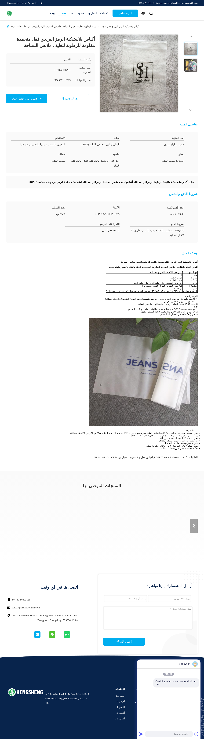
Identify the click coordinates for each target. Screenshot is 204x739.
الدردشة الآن (125, 13)
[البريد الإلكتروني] (41, 637)
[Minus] (141, 664)
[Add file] (196, 733)
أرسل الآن (125, 641)
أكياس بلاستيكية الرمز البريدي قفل (44, 26)
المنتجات (21, 26)
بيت (52, 13)
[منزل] (19, 13)
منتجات (62, 13)
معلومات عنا (77, 13)
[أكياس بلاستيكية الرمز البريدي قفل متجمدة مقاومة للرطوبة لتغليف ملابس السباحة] (139, 73)
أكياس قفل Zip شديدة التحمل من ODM (132, 457)
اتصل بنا (92, 13)
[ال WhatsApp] (70, 637)
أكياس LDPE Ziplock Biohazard (170, 457)
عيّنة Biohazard (102, 457)
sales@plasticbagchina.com (26, 607)
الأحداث (104, 13)
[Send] (141, 733)
